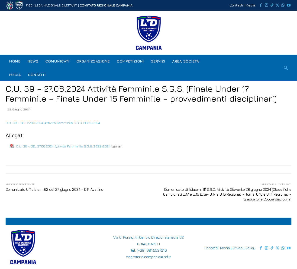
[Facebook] (261, 5)
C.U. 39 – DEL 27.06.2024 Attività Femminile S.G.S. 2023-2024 (53, 123)
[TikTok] (272, 5)
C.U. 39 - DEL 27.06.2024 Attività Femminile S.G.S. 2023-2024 (63, 146)
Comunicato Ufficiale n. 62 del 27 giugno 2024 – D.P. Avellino (54, 189)
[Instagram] (266, 5)
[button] (285, 68)
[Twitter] (277, 5)
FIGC (29, 5)
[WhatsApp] (283, 5)
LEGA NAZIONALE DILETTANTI (56, 5)
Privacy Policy (243, 248)
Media (250, 5)
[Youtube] (288, 5)
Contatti (236, 5)
